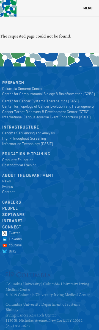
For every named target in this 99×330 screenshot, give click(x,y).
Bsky (11, 251)
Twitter (13, 233)
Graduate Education (17, 160)
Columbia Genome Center (22, 88)
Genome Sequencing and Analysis (28, 133)
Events (7, 186)
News (6, 181)
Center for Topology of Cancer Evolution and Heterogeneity (48, 106)
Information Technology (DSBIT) (27, 144)
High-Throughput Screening (24, 138)
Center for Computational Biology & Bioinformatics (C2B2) (48, 94)
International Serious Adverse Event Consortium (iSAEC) (46, 117)
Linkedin (14, 239)
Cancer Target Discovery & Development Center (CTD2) (46, 112)
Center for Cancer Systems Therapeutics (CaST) (40, 101)
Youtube (14, 245)
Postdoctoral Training (19, 165)
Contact (8, 192)
